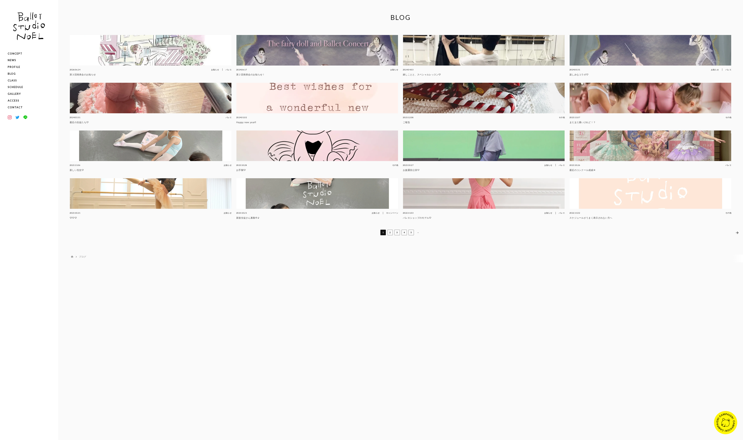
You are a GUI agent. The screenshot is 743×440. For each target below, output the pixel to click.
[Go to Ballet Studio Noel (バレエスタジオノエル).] (72, 257)
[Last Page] (737, 232)
